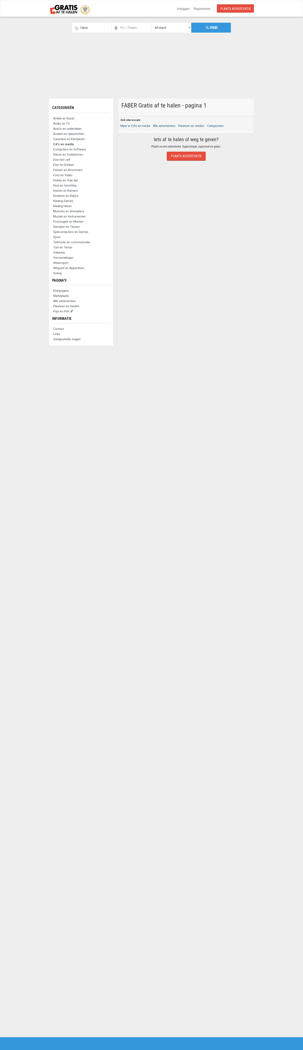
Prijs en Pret (61, 311)
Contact (58, 329)
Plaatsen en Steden (66, 306)
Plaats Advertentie (235, 9)
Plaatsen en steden (191, 126)
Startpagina (61, 291)
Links (56, 334)
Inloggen (183, 9)
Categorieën (63, 107)
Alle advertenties (64, 301)
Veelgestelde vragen (67, 339)
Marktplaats (61, 296)
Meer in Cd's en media (135, 126)
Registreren (202, 9)
